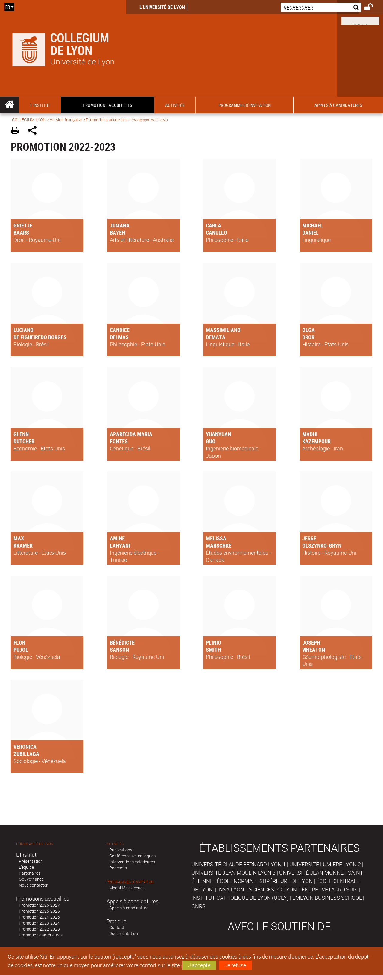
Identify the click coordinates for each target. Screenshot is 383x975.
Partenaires (29, 873)
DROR (308, 337)
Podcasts (118, 868)
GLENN (21, 434)
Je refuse (235, 965)
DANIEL (310, 232)
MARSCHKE (218, 545)
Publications (120, 850)
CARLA (213, 225)
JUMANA (120, 225)
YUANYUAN (218, 434)
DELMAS (119, 337)
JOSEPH (311, 642)
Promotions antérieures (41, 935)
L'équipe (26, 867)
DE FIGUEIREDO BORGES (39, 337)
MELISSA (216, 538)
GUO (210, 441)
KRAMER (23, 545)
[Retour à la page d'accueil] (63, 48)
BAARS (21, 232)
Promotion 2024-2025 (39, 917)
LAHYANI (120, 545)
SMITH (213, 649)
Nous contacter (33, 885)
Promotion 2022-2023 (39, 929)
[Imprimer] (17, 131)
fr (7, 7)
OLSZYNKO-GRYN (321, 545)
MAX (18, 538)
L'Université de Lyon (162, 7)
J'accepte (199, 965)
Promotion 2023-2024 (39, 923)
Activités (115, 844)
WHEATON (313, 649)
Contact (116, 927)
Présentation (31, 861)
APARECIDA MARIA (131, 434)
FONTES (119, 441)
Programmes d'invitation (130, 882)
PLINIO (213, 642)
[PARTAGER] (34, 131)
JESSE (309, 538)
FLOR (19, 642)
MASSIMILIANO (223, 329)
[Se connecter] (372, 7)
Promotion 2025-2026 (39, 911)
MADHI (309, 434)
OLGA (308, 329)
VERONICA (25, 746)
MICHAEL (312, 225)
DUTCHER (23, 441)
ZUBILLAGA (26, 753)
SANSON (119, 649)
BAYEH (117, 232)
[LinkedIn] (360, 20)
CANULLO (216, 232)
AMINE (117, 538)
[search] (321, 7)
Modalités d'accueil (126, 888)
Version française (66, 119)
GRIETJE (22, 225)
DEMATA (215, 337)
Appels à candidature (128, 908)
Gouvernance (31, 879)
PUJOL (20, 649)
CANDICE (120, 329)
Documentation (123, 933)
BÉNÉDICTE (122, 642)
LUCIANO (23, 329)
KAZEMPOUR (316, 441)
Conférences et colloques (132, 856)
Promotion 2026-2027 (39, 905)
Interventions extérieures (132, 862)
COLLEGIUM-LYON (29, 119)
